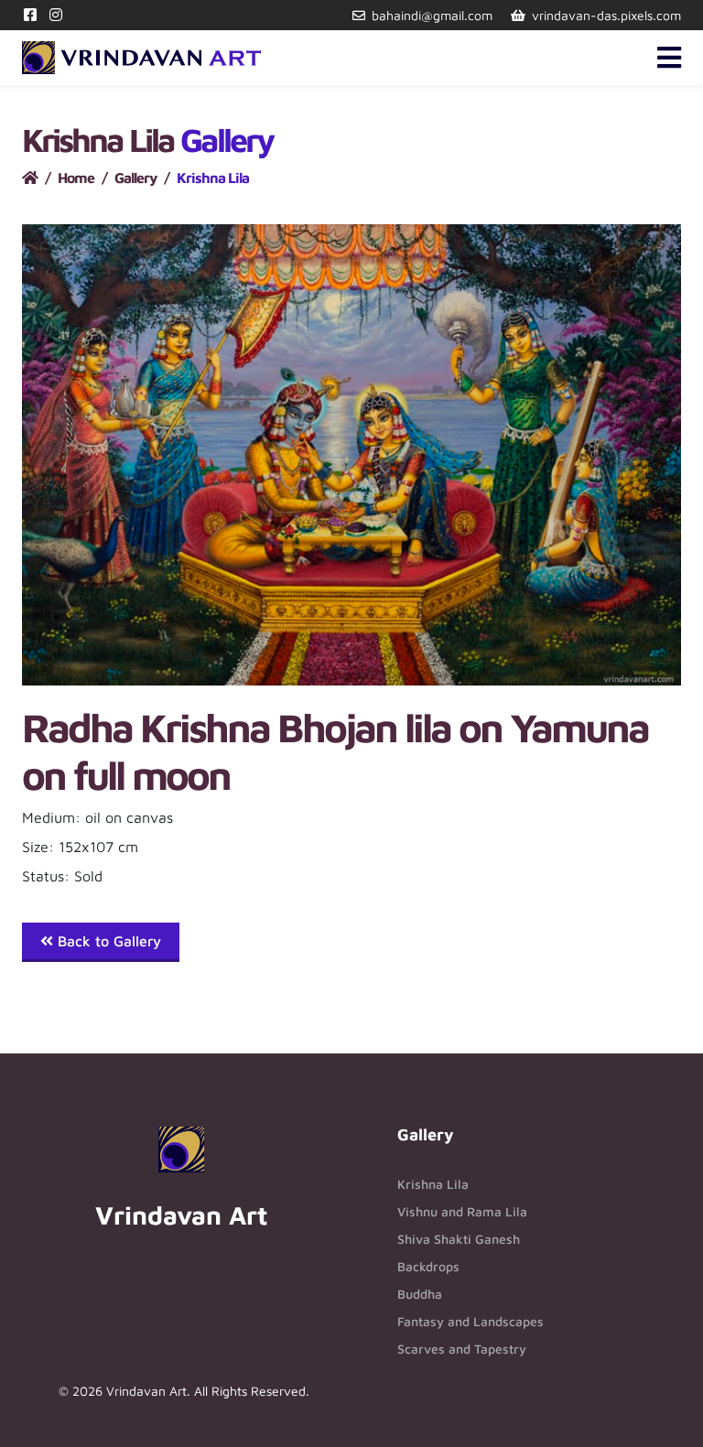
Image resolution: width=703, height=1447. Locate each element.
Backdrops (428, 1266)
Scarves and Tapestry (461, 1348)
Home (76, 177)
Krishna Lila (433, 1184)
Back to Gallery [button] (107, 941)
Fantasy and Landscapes (470, 1321)
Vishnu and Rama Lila (462, 1211)
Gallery (135, 177)
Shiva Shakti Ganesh (458, 1239)
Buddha (419, 1293)
